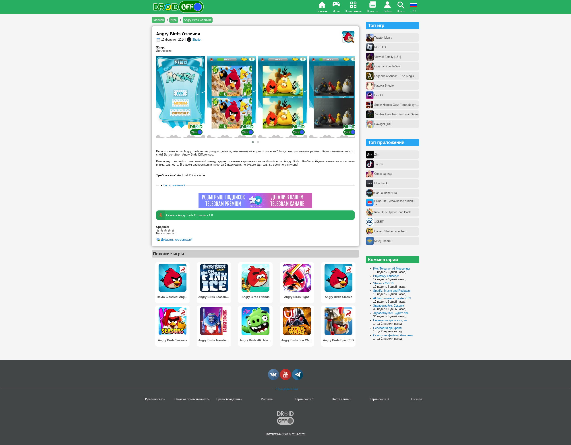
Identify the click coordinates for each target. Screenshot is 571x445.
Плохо (158, 230)
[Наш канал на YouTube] (285, 379)
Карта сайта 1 (304, 399)
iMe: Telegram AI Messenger (391, 268)
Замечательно (169, 230)
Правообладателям (229, 399)
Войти (387, 11)
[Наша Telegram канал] (297, 379)
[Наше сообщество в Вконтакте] (273, 379)
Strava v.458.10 (383, 283)
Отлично (173, 230)
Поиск (401, 11)
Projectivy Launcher (386, 276)
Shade (196, 39)
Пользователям (287, 389)
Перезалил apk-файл (387, 328)
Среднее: (162, 227)
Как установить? (174, 185)
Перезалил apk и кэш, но (390, 320)
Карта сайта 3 (379, 399)
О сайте (416, 399)
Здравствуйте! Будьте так (390, 313)
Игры (336, 11)
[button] (252, 142)
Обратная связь (154, 399)
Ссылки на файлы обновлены (393, 335)
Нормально (162, 230)
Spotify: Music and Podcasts (392, 290)
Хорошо (166, 230)
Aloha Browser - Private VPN (392, 298)
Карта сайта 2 (341, 399)
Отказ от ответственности (191, 399)
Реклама (267, 399)
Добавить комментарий (176, 239)
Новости (372, 11)
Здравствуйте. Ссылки (388, 305)
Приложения (353, 11)
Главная (322, 11)
